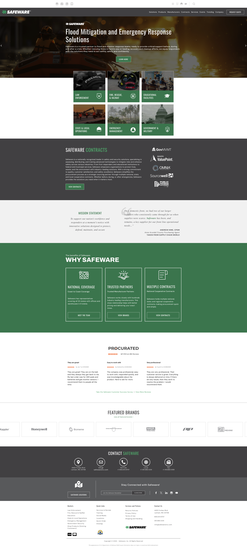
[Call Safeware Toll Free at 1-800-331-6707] (123, 462)
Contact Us (158, 506)
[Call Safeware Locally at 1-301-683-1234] (146, 462)
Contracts (185, 12)
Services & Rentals (103, 510)
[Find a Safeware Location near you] (78, 484)
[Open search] (192, 4)
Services (194, 12)
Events (202, 12)
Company (219, 12)
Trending (210, 12)
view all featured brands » (123, 417)
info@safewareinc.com (101, 469)
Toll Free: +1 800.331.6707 (123, 469)
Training (99, 513)
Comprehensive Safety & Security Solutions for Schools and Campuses (120, 37)
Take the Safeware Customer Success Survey (114, 392)
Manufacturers (173, 12)
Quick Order (101, 521)
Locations (100, 518)
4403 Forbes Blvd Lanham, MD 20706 (78, 469)
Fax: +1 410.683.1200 (169, 469)
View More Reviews (143, 392)
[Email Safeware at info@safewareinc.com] (101, 462)
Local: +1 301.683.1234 (146, 469)
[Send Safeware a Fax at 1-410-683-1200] (169, 462)
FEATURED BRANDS (123, 412)
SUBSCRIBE (138, 493)
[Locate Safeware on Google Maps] (78, 462)
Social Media (101, 516)
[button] (1, 45)
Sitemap (99, 524)
